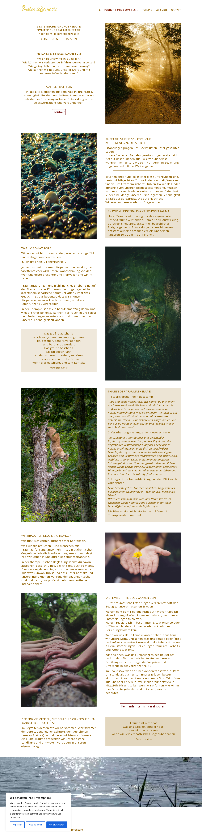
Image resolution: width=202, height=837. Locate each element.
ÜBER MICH (161, 10)
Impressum (76, 829)
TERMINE (147, 10)
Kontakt (59, 112)
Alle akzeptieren (56, 824)
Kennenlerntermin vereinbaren (143, 706)
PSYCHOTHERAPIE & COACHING (120, 10)
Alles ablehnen (35, 824)
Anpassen (17, 824)
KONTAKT (176, 10)
